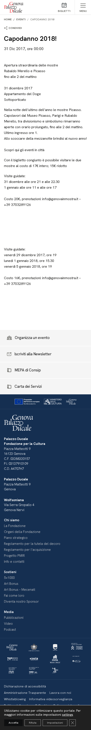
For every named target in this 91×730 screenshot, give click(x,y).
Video (8, 623)
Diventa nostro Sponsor (21, 601)
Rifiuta (32, 722)
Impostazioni (55, 722)
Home (8, 19)
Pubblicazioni (13, 617)
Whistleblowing (15, 699)
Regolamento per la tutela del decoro (32, 544)
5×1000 (9, 578)
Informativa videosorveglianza (50, 699)
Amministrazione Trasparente (25, 693)
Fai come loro (14, 595)
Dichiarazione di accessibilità (25, 686)
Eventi (21, 19)
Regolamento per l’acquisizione (27, 550)
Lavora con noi (60, 693)
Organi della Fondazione (22, 532)
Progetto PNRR (14, 555)
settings (67, 715)
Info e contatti (14, 561)
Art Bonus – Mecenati (19, 589)
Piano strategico (16, 538)
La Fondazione (15, 526)
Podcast (10, 629)
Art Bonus (11, 583)
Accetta (13, 722)
